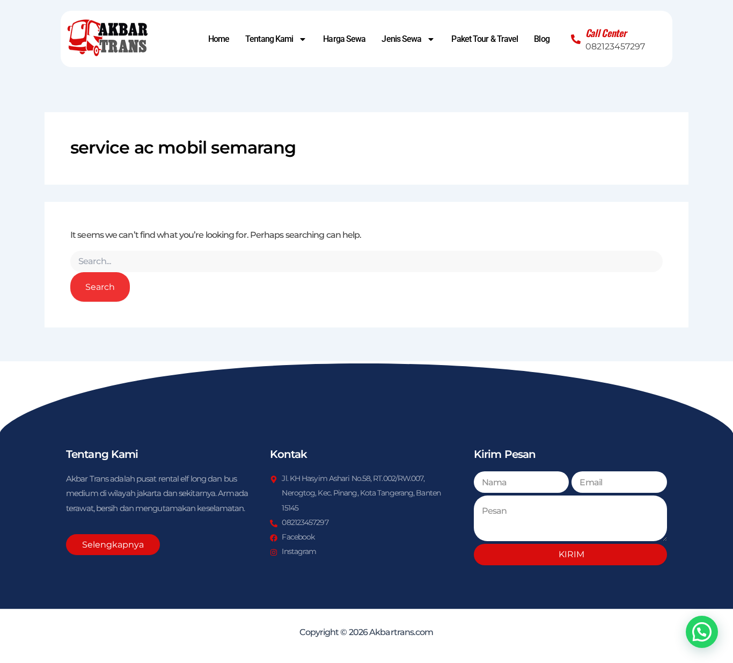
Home (218, 39)
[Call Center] (576, 39)
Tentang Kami (269, 39)
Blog (541, 39)
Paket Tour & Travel (484, 39)
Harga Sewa (344, 39)
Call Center (606, 33)
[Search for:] (366, 261)
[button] (702, 632)
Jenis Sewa (401, 39)
